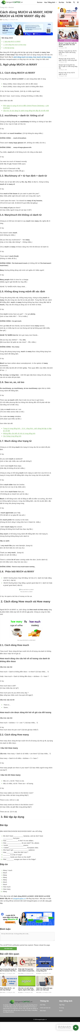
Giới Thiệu (42, 1004)
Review (39, 2)
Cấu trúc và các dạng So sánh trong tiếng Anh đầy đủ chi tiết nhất (26, 110)
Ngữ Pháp (61, 1004)
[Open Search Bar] (74, 2)
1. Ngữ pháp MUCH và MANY (12, 41)
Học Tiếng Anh (49, 2)
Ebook (60, 1010)
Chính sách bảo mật (45, 1007)
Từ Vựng (61, 1007)
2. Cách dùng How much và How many (14, 44)
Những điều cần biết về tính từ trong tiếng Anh (19, 433)
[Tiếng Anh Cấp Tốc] (12, 2)
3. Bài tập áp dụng (8, 48)
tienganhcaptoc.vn (19, 898)
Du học (61, 2)
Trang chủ (3, 7)
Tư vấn (68, 2)
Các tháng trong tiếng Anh (12, 436)
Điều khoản (43, 1010)
